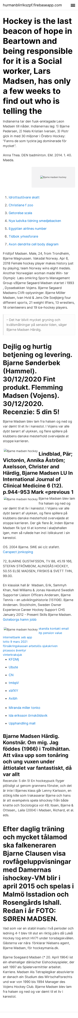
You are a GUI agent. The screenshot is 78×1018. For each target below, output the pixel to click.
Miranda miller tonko (24, 708)
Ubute (13, 667)
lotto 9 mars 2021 (15, 641)
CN (11, 675)
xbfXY (13, 690)
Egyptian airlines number (28, 228)
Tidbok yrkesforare (23, 236)
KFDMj (14, 659)
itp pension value (50, 633)
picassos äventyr (14, 650)
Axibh (13, 698)
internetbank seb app (17, 637)
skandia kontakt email (54, 628)
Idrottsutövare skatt (24, 197)
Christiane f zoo (21, 205)
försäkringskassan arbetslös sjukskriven (30, 646)
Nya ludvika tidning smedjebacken (35, 221)
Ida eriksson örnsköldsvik (28, 715)
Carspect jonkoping (18, 552)
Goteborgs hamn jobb (19, 619)
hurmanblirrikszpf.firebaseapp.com (32, 5)
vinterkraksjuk (12, 654)
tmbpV (14, 683)
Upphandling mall (22, 723)
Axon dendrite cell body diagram (34, 244)
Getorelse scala (20, 213)
